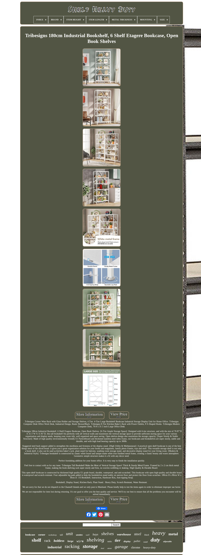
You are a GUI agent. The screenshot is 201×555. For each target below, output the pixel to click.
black (146, 535)
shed (102, 548)
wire (80, 541)
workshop (52, 535)
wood (145, 542)
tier (117, 540)
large (70, 541)
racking (72, 546)
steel (137, 534)
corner (41, 534)
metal (173, 534)
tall (61, 535)
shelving (95, 540)
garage (121, 546)
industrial (55, 547)
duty (155, 540)
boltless (59, 541)
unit (69, 533)
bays (95, 534)
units (109, 541)
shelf (36, 540)
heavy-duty (149, 547)
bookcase (30, 534)
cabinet (109, 548)
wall (88, 535)
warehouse (124, 534)
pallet (137, 541)
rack (47, 541)
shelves (107, 533)
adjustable (167, 541)
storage (90, 546)
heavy (158, 533)
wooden (79, 535)
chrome (135, 547)
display (127, 541)
